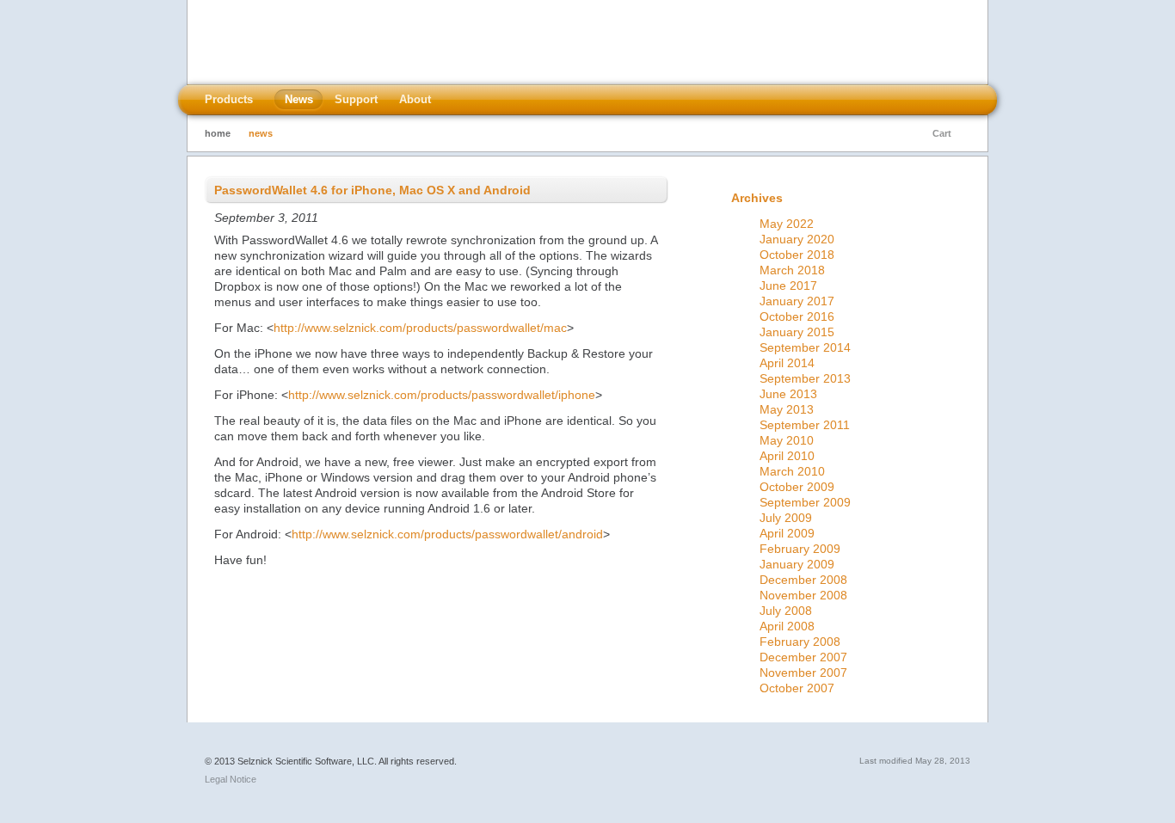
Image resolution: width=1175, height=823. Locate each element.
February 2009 (800, 549)
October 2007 (797, 688)
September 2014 (805, 347)
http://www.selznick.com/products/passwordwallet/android (447, 534)
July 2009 (786, 518)
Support (356, 99)
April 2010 (787, 456)
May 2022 (787, 223)
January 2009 (797, 564)
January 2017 (797, 301)
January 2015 (797, 332)
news (261, 133)
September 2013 (805, 378)
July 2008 (786, 610)
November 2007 (803, 672)
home (218, 133)
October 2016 (797, 316)
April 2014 (787, 363)
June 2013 (788, 394)
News (299, 99)
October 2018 (797, 254)
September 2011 (805, 425)
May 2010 (787, 440)
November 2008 (803, 595)
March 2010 (792, 471)
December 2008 (803, 580)
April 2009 (787, 533)
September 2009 (805, 502)
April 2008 (787, 626)
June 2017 (788, 285)
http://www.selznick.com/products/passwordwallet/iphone (441, 395)
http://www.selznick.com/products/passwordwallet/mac (420, 328)
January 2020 (797, 239)
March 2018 (792, 270)
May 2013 (787, 409)
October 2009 (797, 487)
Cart (941, 133)
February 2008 (800, 641)
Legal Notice (230, 779)
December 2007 (803, 657)
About (415, 99)
